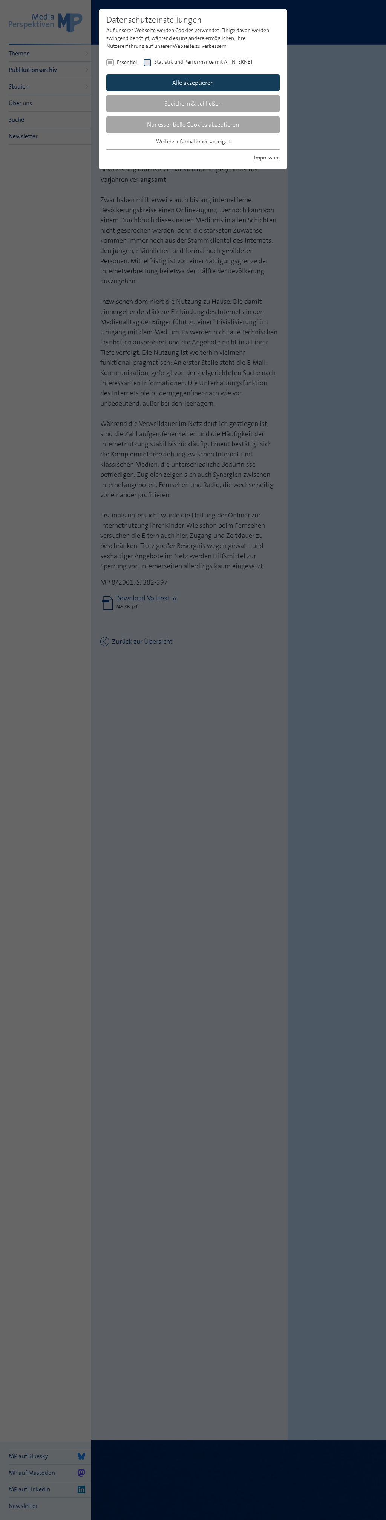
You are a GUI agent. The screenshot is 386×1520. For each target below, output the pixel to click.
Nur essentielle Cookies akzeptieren (193, 125)
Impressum (267, 157)
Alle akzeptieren (193, 83)
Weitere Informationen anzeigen (193, 141)
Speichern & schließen (193, 103)
